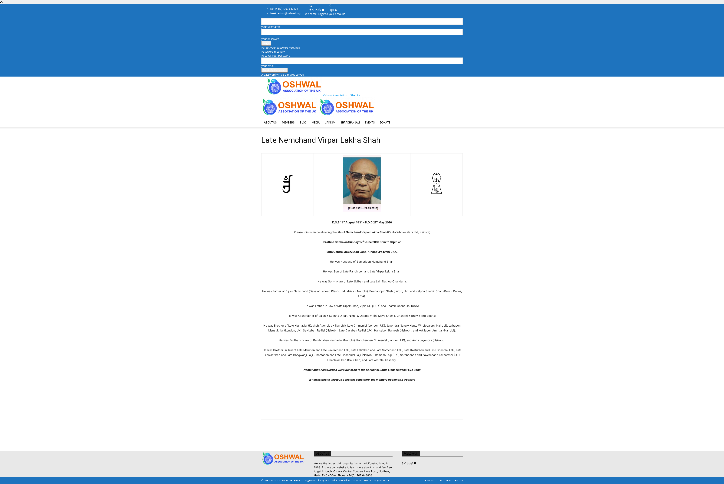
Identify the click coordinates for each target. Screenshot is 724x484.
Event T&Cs (431, 480)
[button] (311, 6)
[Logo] (290, 116)
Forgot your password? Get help (281, 47)
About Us (270, 122)
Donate (385, 122)
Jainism (330, 122)
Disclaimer (446, 480)
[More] (317, 427)
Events (370, 122)
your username (270, 26)
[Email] (300, 427)
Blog (303, 122)
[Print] (308, 427)
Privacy (459, 480)
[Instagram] (313, 10)
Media (316, 122)
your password (270, 39)
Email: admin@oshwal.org (285, 13)
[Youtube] (323, 10)
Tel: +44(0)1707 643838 (284, 8)
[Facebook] (311, 10)
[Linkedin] (316, 10)
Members (288, 122)
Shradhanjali (350, 122)
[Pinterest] (282, 427)
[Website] (320, 10)
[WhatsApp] (291, 427)
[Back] (330, 6)
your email (267, 66)
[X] (274, 427)
